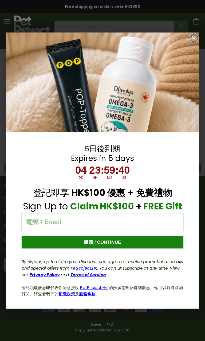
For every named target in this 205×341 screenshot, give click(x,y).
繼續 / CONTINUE (102, 242)
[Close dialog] (194, 38)
